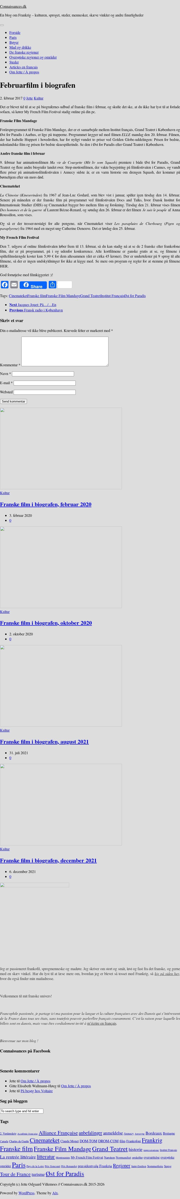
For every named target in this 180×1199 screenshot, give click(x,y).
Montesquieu (63, 1157)
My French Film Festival (87, 1157)
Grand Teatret (90, 295)
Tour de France (15, 1174)
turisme (38, 1174)
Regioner (121, 1165)
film (122, 1140)
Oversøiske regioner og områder (33, 57)
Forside (14, 32)
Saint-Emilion (138, 1166)
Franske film (36, 295)
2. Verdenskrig (8, 1133)
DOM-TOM (88, 1140)
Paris (13, 37)
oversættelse (152, 1157)
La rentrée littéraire (18, 1157)
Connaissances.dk (13, 6)
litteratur (46, 1156)
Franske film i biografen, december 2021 (48, 860)
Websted (6, 391)
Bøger (14, 42)
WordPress (26, 1192)
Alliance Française (58, 1132)
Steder (14, 62)
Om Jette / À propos (24, 71)
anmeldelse (113, 1133)
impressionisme (151, 1150)
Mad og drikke (20, 47)
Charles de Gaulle (19, 1141)
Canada (4, 1141)
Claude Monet (69, 1141)
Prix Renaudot (69, 1166)
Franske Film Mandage (63, 295)
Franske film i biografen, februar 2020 (45, 504)
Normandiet (123, 1157)
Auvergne (140, 1133)
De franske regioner (24, 52)
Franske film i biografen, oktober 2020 (46, 622)
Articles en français (23, 66)
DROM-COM (108, 1140)
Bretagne (169, 1133)
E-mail (6, 382)
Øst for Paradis (135, 295)
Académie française (27, 1133)
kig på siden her (167, 973)
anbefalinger (90, 1132)
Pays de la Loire (35, 1166)
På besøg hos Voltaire (37, 1090)
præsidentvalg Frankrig (95, 1165)
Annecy (129, 1133)
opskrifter (137, 1157)
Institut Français (112, 295)
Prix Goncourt (52, 1166)
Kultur (38, 98)
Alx (55, 1192)
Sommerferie (155, 1166)
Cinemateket (18, 295)
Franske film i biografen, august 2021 (44, 741)
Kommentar (10, 364)
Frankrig (152, 1140)
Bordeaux (154, 1133)
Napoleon (109, 1157)
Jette (29, 98)
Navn (5, 373)
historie (135, 1149)
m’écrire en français (101, 1023)
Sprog (168, 1166)
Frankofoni (133, 1141)
